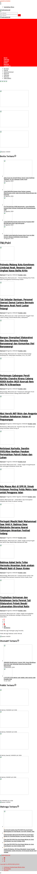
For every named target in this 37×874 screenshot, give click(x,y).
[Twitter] (4, 859)
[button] (19, 15)
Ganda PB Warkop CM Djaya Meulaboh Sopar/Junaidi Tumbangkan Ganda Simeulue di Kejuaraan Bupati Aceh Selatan (20, 850)
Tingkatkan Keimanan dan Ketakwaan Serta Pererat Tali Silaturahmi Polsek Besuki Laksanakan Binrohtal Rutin (15, 602)
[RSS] (4, 861)
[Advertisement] (18, 37)
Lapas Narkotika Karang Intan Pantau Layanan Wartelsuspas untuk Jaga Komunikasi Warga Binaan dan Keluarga (20, 192)
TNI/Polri (2, 275)
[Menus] (0, 2)
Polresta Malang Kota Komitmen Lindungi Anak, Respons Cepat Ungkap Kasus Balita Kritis (17, 267)
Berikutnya (7, 627)
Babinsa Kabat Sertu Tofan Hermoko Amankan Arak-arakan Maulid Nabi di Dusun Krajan (17, 565)
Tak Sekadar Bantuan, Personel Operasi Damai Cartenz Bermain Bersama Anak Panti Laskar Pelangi (17, 304)
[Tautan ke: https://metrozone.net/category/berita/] (15, 156)
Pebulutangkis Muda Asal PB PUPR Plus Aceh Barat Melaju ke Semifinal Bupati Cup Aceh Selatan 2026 (19, 835)
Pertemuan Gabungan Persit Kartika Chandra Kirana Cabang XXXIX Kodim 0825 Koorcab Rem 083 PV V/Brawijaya (17, 380)
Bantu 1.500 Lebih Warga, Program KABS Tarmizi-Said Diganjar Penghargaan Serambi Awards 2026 (18, 149)
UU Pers (6, 870)
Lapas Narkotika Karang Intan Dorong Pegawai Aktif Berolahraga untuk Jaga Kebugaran (19, 222)
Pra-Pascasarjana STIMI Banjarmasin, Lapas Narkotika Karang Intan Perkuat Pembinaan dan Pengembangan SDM (19, 208)
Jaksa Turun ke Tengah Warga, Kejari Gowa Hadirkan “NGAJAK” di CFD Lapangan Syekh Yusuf (19, 178)
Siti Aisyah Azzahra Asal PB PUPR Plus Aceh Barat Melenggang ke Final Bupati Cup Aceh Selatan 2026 (19, 830)
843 (5, 626)
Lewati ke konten (5, 1)
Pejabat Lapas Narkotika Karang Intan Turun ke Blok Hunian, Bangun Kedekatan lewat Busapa (19, 236)
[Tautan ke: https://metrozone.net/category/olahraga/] (18, 806)
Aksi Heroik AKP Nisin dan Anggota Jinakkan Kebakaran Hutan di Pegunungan (18, 416)
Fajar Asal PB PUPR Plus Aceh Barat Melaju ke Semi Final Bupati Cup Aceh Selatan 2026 (19, 840)
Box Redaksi (7, 868)
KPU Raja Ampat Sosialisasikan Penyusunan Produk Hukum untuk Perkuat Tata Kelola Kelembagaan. (17, 729)
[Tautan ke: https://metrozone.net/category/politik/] (15, 685)
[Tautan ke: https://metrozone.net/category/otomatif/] (18, 640)
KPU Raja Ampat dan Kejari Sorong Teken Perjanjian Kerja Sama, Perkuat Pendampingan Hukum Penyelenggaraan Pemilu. (17, 752)
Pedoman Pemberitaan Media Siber (14, 867)
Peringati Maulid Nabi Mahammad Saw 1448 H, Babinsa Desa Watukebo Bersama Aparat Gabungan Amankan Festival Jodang (18, 527)
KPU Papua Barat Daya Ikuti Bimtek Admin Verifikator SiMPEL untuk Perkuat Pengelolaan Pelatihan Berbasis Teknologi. (18, 707)
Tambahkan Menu (9, 7)
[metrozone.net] (5, 10)
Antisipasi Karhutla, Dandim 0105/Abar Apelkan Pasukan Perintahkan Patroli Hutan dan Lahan (16, 453)
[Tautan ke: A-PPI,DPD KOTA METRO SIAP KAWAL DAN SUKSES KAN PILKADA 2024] (8, 676)
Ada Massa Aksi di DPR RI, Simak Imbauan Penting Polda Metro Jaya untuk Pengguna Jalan (18, 489)
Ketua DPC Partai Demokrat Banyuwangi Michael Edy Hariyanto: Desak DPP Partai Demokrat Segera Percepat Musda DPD (18, 797)
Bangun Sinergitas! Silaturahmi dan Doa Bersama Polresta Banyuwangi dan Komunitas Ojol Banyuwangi (17, 342)
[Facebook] (4, 858)
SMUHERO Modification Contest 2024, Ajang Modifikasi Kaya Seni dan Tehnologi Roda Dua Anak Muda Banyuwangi (20, 664)
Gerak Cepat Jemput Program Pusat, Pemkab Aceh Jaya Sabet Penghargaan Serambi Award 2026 (18, 129)
